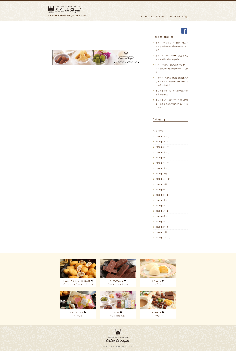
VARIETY (156, 312)
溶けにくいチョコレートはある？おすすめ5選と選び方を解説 (172, 57)
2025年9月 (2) (162, 190)
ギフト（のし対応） (118, 316)
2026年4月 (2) (162, 152)
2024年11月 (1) (163, 237)
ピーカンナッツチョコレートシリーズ (78, 284)
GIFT (116, 312)
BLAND (160, 16)
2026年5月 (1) (162, 147)
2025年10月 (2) (163, 184)
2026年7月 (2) (162, 136)
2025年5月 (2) (162, 211)
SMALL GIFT (76, 312)
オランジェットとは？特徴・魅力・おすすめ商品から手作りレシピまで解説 (172, 46)
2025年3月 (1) (162, 222)
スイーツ (158, 284)
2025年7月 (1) (162, 200)
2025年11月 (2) (163, 179)
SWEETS (156, 280)
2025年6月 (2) (162, 206)
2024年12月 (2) (163, 232)
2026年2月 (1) (162, 163)
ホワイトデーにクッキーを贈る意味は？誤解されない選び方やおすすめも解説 (172, 104)
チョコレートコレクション (118, 284)
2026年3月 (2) (162, 158)
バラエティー (158, 316)
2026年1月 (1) (162, 168)
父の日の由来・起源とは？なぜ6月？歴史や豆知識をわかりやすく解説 (172, 68)
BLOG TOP (146, 16)
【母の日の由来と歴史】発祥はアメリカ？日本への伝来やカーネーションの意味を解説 (172, 81)
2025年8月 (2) (162, 195)
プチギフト (78, 316)
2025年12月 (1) (163, 174)
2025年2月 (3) (162, 227)
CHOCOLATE (116, 280)
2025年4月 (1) (162, 216)
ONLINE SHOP (175, 16)
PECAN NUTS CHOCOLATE (77, 280)
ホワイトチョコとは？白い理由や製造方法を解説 (172, 93)
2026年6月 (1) (162, 142)
